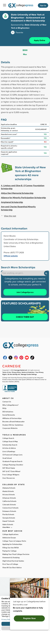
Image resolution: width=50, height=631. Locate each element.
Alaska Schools (8, 491)
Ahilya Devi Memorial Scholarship (17, 193)
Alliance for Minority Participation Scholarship (23, 197)
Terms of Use (6, 372)
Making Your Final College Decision (15, 554)
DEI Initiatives (7, 412)
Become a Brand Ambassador (13, 422)
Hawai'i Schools (8, 521)
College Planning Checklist (12, 465)
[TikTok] (32, 359)
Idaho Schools (7, 524)
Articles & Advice (9, 448)
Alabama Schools (8, 488)
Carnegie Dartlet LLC (20, 370)
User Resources (8, 478)
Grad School (7, 458)
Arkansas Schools (9, 498)
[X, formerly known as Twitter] (10, 359)
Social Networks (8, 415)
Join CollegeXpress (25, 292)
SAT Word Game (8, 468)
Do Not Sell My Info (14, 374)
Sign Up (43, 5)
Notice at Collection (28, 372)
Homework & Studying (11, 557)
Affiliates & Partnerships (11, 418)
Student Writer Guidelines (12, 425)
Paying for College (9, 551)
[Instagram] (15, 359)
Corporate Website (9, 428)
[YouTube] (26, 359)
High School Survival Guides (13, 561)
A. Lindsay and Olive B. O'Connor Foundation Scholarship (22, 187)
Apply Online (39, 40)
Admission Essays (9, 538)
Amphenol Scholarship (12, 202)
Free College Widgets (10, 475)
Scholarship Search (9, 445)
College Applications (10, 534)
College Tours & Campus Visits (14, 541)
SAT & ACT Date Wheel (11, 471)
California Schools (9, 501)
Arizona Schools (8, 495)
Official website (11, 255)
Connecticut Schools (10, 508)
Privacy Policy (16, 372)
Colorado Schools (9, 505)
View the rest (10, 215)
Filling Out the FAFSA (10, 548)
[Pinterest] (21, 359)
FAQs (4, 408)
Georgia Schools (8, 518)
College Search (8, 438)
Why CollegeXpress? (10, 405)
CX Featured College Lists (12, 455)
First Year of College (10, 564)
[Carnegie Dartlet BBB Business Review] (9, 392)
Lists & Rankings (8, 451)
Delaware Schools (9, 511)
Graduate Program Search (12, 461)
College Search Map (10, 441)
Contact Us (6, 402)
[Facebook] (5, 359)
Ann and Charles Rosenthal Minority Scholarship (18, 208)
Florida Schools (8, 514)
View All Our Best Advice (12, 568)
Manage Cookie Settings (29, 374)
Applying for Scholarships (12, 544)
